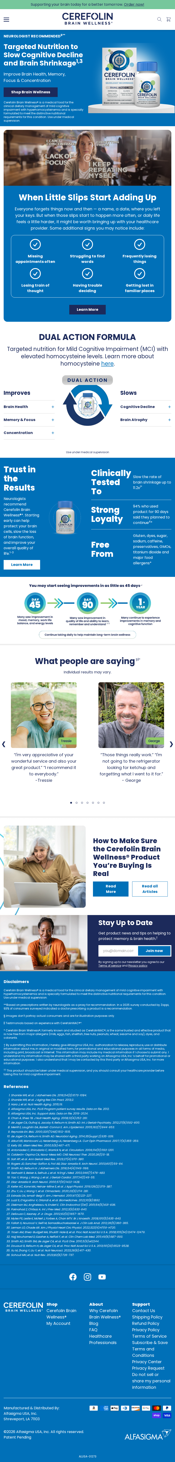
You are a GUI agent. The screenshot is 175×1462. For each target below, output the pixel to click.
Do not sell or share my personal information (151, 1381)
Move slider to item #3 (82, 803)
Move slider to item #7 (104, 803)
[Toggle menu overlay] (6, 19)
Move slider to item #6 (98, 803)
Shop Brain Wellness (30, 92)
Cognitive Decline (137, 406)
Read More (111, 889)
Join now (154, 950)
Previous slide (3, 744)
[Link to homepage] (87, 19)
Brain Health (16, 406)
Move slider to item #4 (87, 803)
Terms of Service (149, 1336)
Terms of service (109, 966)
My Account (58, 1323)
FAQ (93, 1330)
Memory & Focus (19, 419)
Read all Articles (150, 889)
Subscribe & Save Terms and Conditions (150, 1349)
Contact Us (143, 1310)
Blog (93, 1323)
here (107, 363)
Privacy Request (148, 1368)
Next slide (171, 744)
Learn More (87, 309)
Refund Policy (145, 1323)
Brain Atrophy (133, 419)
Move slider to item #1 (71, 803)
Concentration (18, 432)
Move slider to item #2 (76, 803)
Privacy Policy (146, 1330)
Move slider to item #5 (93, 803)
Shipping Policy (147, 1317)
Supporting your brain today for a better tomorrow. (87, 4)
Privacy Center (147, 1362)
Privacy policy (137, 966)
